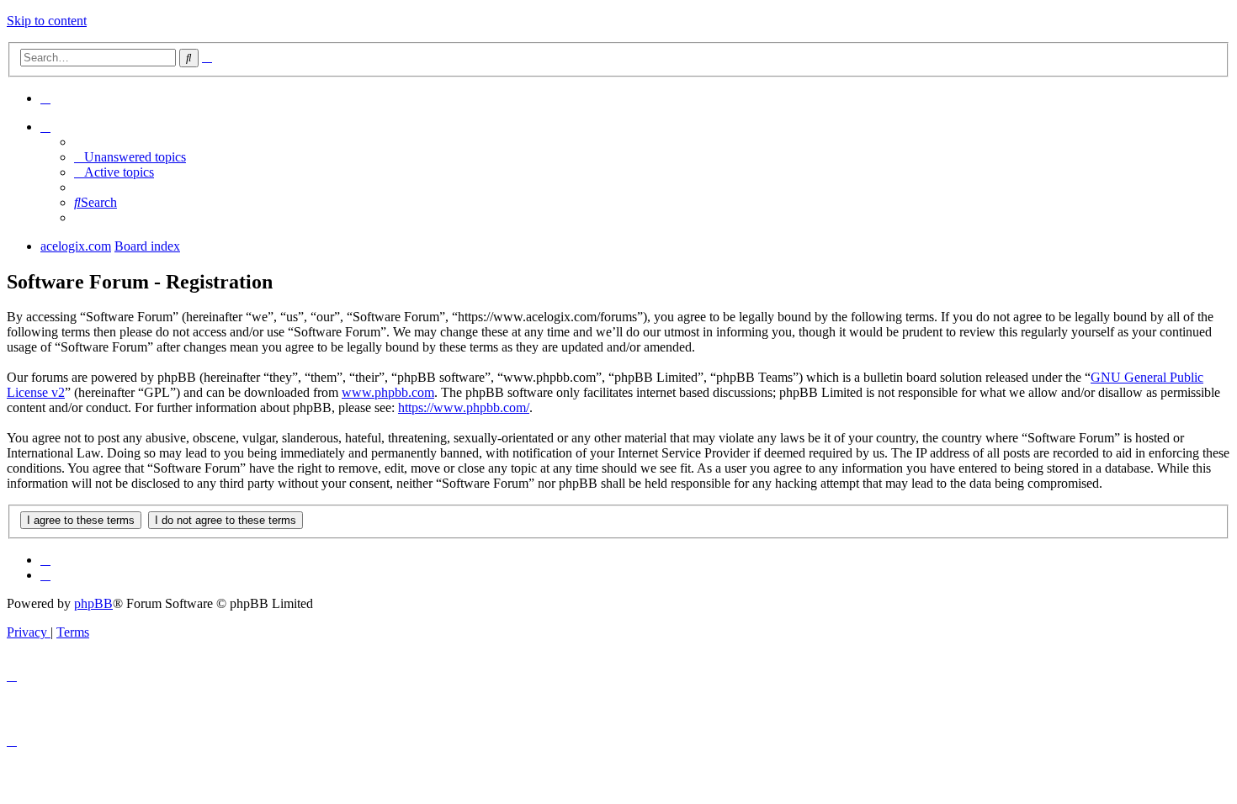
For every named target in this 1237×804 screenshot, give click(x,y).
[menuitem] (45, 98)
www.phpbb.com (388, 392)
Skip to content (47, 20)
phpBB (93, 603)
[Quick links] (45, 126)
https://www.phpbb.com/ (463, 407)
